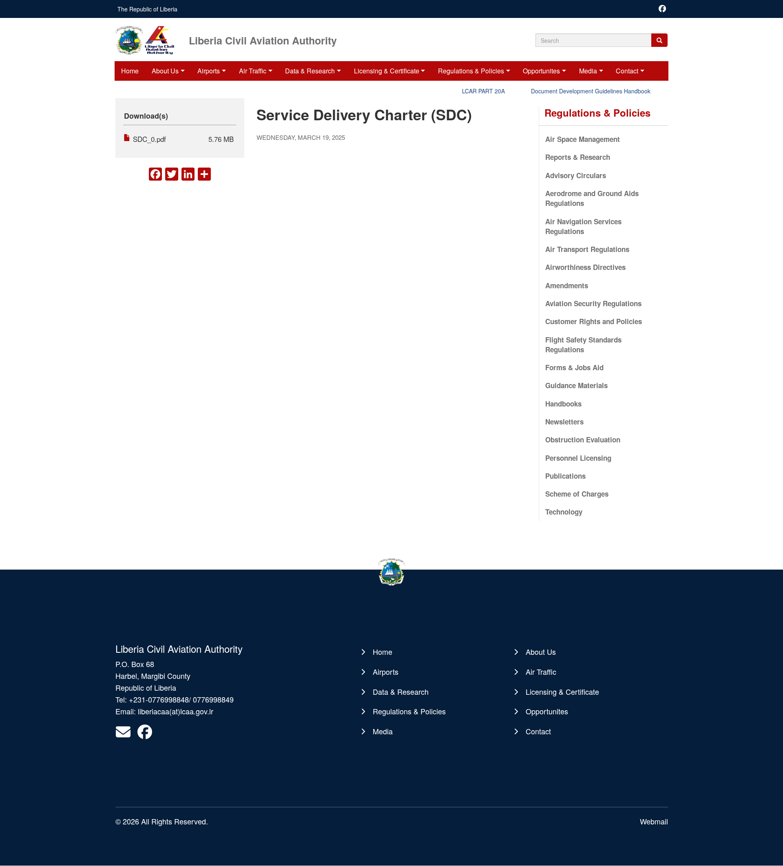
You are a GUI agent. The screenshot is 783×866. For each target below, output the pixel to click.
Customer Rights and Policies (593, 321)
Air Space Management (582, 139)
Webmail (654, 821)
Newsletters (564, 421)
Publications (565, 476)
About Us (165, 70)
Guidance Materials (576, 385)
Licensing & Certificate (386, 70)
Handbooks (563, 404)
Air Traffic (252, 70)
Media (588, 70)
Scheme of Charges (576, 494)
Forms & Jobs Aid (574, 367)
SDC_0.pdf (149, 139)
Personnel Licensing (578, 458)
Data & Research (310, 70)
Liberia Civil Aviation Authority (263, 39)
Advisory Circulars (575, 175)
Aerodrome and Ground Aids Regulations (592, 198)
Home (130, 70)
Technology (563, 512)
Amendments (566, 285)
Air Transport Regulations (587, 249)
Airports (208, 70)
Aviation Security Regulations (593, 303)
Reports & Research (577, 157)
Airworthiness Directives (585, 267)
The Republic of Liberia (147, 9)
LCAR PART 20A (472, 91)
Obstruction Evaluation (582, 439)
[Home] (151, 39)
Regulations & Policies (471, 70)
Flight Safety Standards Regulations (583, 344)
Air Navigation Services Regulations (583, 226)
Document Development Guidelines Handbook (579, 91)
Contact (627, 70)
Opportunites (541, 70)
